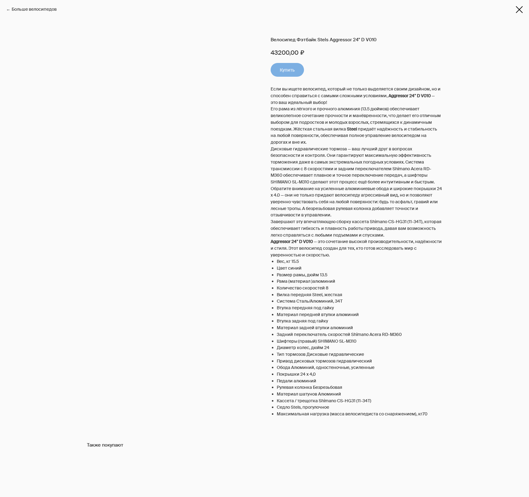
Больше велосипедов (34, 9)
